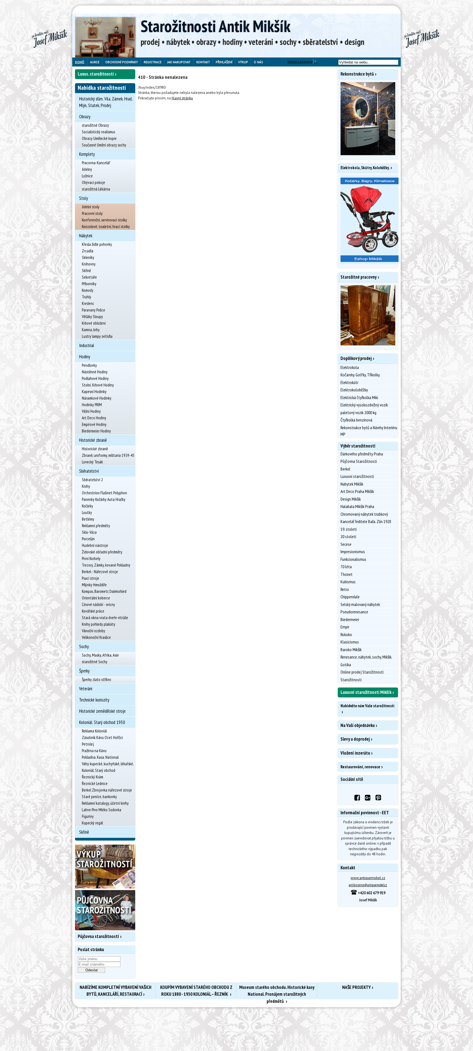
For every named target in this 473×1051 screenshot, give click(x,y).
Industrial (86, 345)
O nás (258, 62)
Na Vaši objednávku (358, 725)
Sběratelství (89, 471)
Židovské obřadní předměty (102, 552)
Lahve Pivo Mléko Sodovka (101, 809)
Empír (345, 627)
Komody (87, 290)
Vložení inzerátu (355, 753)
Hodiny (84, 357)
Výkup (243, 62)
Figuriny (88, 816)
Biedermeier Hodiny (96, 431)
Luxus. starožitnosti (96, 74)
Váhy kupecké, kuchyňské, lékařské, (108, 763)
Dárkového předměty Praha (362, 454)
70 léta (346, 566)
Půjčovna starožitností (98, 936)
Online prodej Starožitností (362, 672)
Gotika (346, 664)
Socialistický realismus (98, 131)
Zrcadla (87, 250)
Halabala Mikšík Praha (357, 506)
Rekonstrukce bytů (357, 74)
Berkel (345, 469)
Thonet (347, 574)
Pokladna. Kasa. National (100, 757)
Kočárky (87, 506)
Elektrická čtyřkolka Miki (359, 397)
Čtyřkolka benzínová (356, 420)
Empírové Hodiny (94, 424)
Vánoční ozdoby (93, 630)
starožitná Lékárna (96, 189)
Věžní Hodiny (91, 411)
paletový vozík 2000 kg (358, 412)
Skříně (86, 270)
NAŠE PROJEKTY (356, 987)
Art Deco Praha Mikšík (357, 491)
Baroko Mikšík (351, 649)
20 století (348, 536)
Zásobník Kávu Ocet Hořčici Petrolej (102, 741)
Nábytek (85, 236)
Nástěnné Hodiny (95, 371)
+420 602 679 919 (371, 893)
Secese (346, 544)
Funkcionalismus (353, 559)
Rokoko (346, 634)
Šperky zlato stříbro (96, 679)
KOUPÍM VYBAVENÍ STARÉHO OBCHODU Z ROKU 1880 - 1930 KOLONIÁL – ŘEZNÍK (196, 990)
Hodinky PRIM (92, 404)
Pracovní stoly (92, 213)
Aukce (94, 62)
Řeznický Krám (92, 776)
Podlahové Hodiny (95, 378)
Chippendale (350, 596)
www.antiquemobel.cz (368, 878)
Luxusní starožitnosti (357, 476)
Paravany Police (93, 310)
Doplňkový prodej (356, 358)
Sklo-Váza (89, 532)
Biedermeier (350, 619)
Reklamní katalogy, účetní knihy (105, 803)
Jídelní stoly (90, 206)
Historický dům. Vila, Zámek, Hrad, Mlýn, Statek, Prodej (105, 102)
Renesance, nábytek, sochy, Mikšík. (366, 657)
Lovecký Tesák (92, 461)
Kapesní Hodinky (94, 391)
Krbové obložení (94, 323)
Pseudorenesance (354, 611)
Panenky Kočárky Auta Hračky (103, 499)
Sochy (84, 646)
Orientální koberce (96, 597)
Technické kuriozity (94, 700)
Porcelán (88, 538)
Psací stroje (90, 578)
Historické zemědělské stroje (102, 711)
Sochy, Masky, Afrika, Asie (100, 655)
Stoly (83, 198)
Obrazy (84, 117)
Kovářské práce (93, 611)
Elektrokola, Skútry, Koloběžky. (365, 167)
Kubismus (348, 581)
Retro (345, 589)
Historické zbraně (93, 440)
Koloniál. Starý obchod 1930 (102, 722)
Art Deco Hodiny (94, 417)
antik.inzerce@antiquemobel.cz (368, 885)
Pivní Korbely (91, 558)
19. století (349, 529)
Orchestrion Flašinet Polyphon (104, 492)
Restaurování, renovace (360, 766)
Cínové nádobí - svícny (98, 604)
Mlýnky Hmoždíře (94, 584)
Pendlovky (89, 365)
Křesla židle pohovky (97, 244)
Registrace (152, 62)
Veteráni (85, 689)
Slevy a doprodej (355, 739)
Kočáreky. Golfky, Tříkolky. (360, 374)
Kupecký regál (92, 822)
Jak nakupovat (179, 62)
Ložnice (87, 175)
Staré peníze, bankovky (99, 796)
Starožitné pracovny (359, 277)
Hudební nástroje (95, 545)
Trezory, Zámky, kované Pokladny (106, 565)
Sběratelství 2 (92, 479)
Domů (79, 62)
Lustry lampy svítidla (97, 336)
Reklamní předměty (96, 525)
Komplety (87, 154)
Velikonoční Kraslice (96, 637)
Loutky (87, 512)
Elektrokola (350, 367)
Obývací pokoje (93, 182)
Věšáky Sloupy (92, 316)
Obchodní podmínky (121, 62)
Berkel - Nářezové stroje (100, 571)
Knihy (86, 486)
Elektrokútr (349, 382)
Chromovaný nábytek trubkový (364, 514)
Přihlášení (224, 62)
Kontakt (203, 62)
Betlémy (88, 519)
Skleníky (88, 257)
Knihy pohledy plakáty (98, 624)
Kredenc (88, 303)
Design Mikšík (351, 499)
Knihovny (89, 264)
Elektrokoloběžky (354, 389)
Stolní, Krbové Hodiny (98, 385)
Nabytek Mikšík (352, 484)
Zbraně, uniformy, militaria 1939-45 (108, 455)
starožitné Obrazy (95, 125)
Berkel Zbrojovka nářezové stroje (107, 790)
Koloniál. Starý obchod (98, 770)
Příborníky (89, 283)
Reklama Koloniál (94, 731)
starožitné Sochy (94, 661)
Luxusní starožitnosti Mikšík (366, 692)
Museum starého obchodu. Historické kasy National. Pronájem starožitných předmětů (277, 991)
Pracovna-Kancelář (96, 162)
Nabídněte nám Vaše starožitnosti (367, 705)
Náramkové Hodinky (96, 398)
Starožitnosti (351, 679)
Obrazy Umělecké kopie (99, 138)
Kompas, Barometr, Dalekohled (104, 591)
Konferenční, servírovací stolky (104, 220)
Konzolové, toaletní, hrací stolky (106, 226)
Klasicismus (350, 642)
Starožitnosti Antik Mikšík (215, 26)
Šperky (84, 671)
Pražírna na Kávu (94, 750)
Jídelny (87, 169)
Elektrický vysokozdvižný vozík (364, 405)
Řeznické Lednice (95, 783)
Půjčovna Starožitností (359, 461)
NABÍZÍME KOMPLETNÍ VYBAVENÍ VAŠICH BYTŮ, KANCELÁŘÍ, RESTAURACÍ (115, 990)
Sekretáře (89, 277)
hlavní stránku (182, 98)
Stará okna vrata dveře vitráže (105, 617)
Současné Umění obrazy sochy (104, 145)
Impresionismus (353, 551)
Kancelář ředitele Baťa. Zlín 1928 (366, 521)
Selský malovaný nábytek (360, 604)
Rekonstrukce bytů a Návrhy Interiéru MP (369, 431)
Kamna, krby (91, 329)
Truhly (86, 296)
